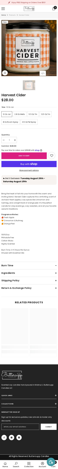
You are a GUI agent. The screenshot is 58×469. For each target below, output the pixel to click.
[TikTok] (35, 250)
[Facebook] (23, 250)
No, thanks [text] (30, 257)
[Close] (54, 206)
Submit (29, 241)
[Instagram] (29, 250)
